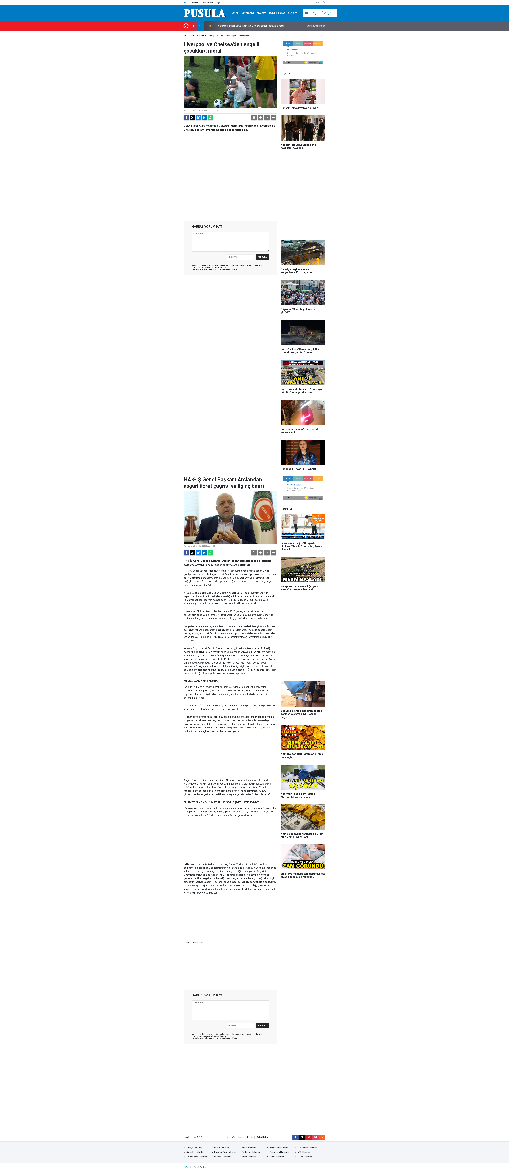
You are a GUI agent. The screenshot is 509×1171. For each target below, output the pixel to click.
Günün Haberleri (207, 3)
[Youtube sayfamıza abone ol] (308, 1137)
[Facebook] (186, 117)
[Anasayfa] (185, 3)
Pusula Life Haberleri (307, 1147)
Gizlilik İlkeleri (262, 1137)
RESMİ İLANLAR (277, 13)
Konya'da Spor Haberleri (225, 1152)
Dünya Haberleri (277, 1156)
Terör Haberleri (249, 1156)
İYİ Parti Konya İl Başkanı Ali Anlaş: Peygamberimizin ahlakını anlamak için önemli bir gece (251, 26)
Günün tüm (316, 26)
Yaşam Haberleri (304, 1156)
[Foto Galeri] (323, 2)
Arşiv (218, 3)
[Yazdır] (254, 117)
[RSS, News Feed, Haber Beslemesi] (322, 1137)
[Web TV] (317, 2)
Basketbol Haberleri (251, 1152)
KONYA (234, 13)
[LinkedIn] (204, 117)
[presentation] (193, 25)
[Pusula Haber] (205, 13)
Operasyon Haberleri (279, 1152)
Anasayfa (191, 36)
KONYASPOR (247, 13)
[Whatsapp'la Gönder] (210, 117)
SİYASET (261, 13)
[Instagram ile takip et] (315, 1137)
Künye (240, 1137)
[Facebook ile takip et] (295, 1137)
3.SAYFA (202, 36)
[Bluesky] (198, 117)
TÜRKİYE (292, 13)
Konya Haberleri (249, 1147)
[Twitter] (192, 117)
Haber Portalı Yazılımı (197, 1167)
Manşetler (194, 3)
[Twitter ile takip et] (302, 1137)
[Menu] (306, 13)
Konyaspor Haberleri (279, 1147)
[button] (260, 117)
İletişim (250, 1137)
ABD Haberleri (303, 1152)
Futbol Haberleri (221, 1147)
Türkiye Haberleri (194, 1147)
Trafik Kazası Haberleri (196, 1156)
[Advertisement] (230, 198)
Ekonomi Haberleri (222, 1156)
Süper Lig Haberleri (195, 1152)
